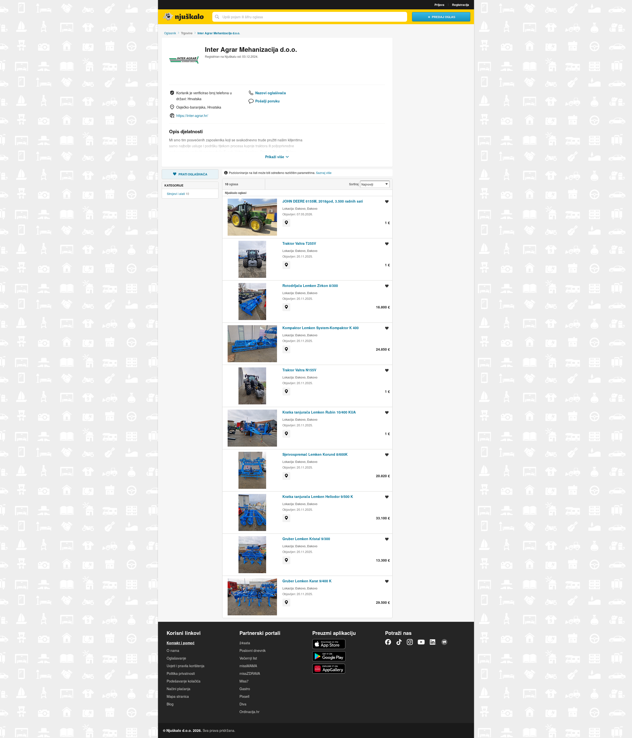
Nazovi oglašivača (270, 92)
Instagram (410, 642)
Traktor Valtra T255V (299, 243)
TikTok (399, 642)
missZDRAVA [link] (249, 673)
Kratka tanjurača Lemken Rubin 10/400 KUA (319, 412)
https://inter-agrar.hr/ (192, 115)
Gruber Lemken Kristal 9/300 (306, 538)
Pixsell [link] (244, 696)
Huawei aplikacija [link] (329, 669)
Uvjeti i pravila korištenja (185, 665)
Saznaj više (324, 172)
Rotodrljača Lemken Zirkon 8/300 (310, 285)
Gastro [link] (244, 688)
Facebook (388, 642)
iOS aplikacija (329, 644)
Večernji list (248, 658)
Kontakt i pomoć (181, 642)
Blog (170, 703)
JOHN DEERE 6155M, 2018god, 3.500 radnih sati (322, 201)
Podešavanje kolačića (183, 681)
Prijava (439, 4)
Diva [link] (242, 703)
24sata (244, 642)
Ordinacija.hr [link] (249, 711)
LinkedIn (433, 642)
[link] (286, 223)
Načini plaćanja (178, 688)
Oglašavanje (176, 658)
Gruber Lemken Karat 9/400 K (307, 580)
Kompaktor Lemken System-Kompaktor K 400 (320, 327)
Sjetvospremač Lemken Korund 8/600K (315, 454)
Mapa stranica (178, 696)
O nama (173, 650)
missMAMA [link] (248, 665)
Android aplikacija (329, 656)
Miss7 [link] (244, 681)
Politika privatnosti (181, 673)
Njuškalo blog (444, 642)
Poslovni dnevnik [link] (252, 650)
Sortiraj (354, 184)
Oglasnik (170, 33)
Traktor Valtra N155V (299, 369)
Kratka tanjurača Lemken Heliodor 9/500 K (317, 496)
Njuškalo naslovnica (183, 16)
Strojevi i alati (176, 193)
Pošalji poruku (267, 100)
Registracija (460, 4)
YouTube (421, 642)
